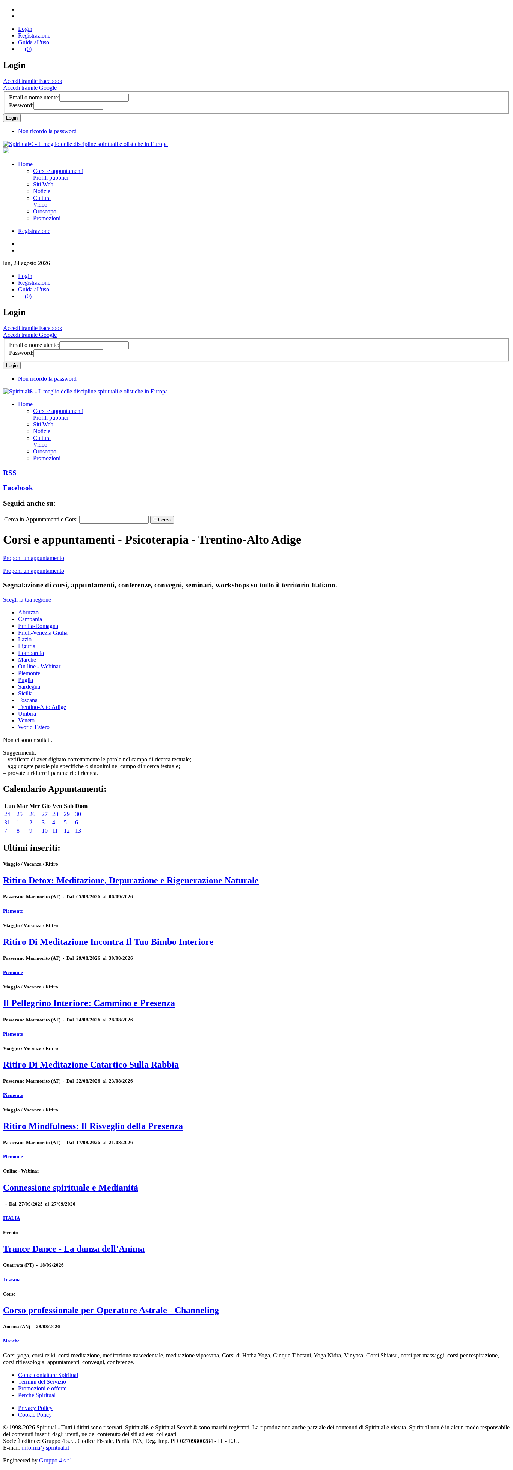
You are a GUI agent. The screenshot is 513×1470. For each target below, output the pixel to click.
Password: (21, 105)
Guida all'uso (33, 42)
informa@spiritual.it (45, 1447)
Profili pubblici (50, 177)
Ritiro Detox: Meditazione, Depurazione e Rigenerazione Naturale (131, 880)
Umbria (27, 713)
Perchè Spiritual (37, 1395)
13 (78, 830)
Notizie (41, 191)
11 (55, 830)
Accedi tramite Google (30, 87)
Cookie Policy (35, 1414)
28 (55, 814)
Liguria (26, 646)
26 (32, 814)
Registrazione (34, 35)
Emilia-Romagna (38, 626)
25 (20, 814)
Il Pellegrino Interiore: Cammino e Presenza (89, 1003)
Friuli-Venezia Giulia (43, 632)
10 (45, 830)
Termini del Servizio (42, 1381)
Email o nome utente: (34, 97)
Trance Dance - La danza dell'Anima (74, 1249)
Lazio (25, 639)
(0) (28, 49)
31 (7, 822)
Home (25, 164)
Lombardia (31, 653)
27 (45, 814)
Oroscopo (44, 211)
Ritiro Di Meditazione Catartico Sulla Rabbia (91, 1064)
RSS (10, 473)
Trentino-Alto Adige (42, 707)
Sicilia (25, 693)
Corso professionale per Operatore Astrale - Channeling (111, 1310)
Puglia (25, 680)
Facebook (18, 488)
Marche (27, 659)
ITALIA (11, 1218)
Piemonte (29, 673)
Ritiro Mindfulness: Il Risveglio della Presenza (93, 1126)
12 (67, 830)
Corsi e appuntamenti (58, 171)
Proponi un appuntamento (33, 558)
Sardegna (29, 686)
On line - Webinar (39, 666)
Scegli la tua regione (27, 599)
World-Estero (34, 727)
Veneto (26, 720)
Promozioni (46, 218)
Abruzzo (28, 612)
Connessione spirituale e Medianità (70, 1187)
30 (78, 814)
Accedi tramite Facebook (32, 81)
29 (67, 814)
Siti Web (43, 184)
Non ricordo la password (47, 131)
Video (40, 204)
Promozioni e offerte (42, 1388)
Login (25, 29)
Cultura (42, 198)
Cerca (164, 520)
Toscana (28, 700)
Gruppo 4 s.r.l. (56, 1460)
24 (7, 814)
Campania (30, 619)
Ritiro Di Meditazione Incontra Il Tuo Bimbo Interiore (108, 942)
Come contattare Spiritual (48, 1375)
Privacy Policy (35, 1408)
